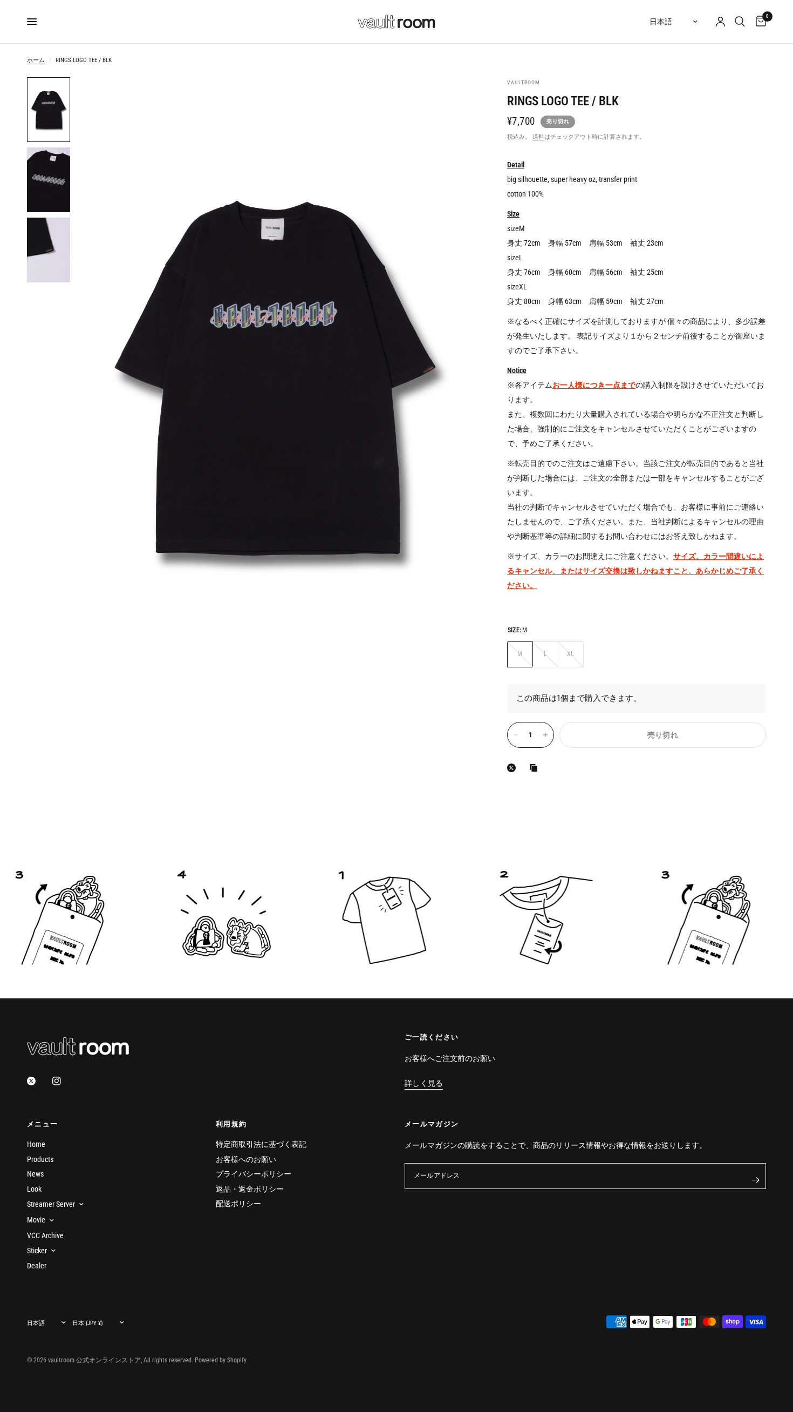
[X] (513, 767)
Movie (36, 1219)
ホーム (36, 60)
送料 (538, 136)
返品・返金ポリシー (250, 1189)
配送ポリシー (238, 1203)
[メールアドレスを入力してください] (755, 1180)
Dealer (36, 1265)
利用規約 (231, 1123)
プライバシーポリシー (253, 1174)
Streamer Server (51, 1204)
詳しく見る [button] (424, 1083)
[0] (758, 21)
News (35, 1174)
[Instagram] (64, 1081)
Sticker (37, 1250)
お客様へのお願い (246, 1159)
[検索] (739, 21)
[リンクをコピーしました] (535, 767)
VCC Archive (45, 1235)
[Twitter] (39, 1081)
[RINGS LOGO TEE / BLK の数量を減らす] (516, 734)
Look (34, 1189)
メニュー (42, 1123)
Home (36, 1144)
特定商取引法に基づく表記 (261, 1144)
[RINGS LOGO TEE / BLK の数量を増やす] (545, 734)
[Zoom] (452, 100)
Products (40, 1159)
